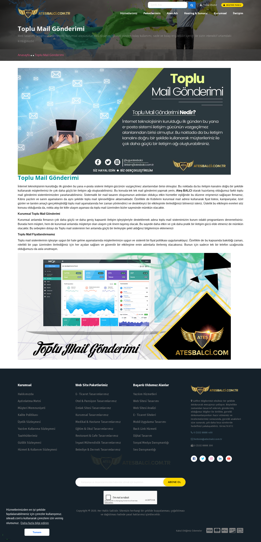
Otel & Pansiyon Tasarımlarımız (96, 401)
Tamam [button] (37, 532)
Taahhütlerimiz (27, 435)
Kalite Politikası (28, 415)
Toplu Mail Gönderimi (49, 55)
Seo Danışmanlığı (144, 449)
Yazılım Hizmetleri (145, 394)
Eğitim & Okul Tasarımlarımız (94, 428)
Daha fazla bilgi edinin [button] (35, 523)
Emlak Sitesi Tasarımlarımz (93, 408)
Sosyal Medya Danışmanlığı (151, 442)
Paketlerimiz (152, 13)
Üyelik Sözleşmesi (29, 422)
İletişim (238, 13)
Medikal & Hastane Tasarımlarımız (98, 422)
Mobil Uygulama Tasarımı (149, 422)
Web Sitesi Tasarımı (146, 401)
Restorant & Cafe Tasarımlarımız (96, 435)
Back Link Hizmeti (144, 428)
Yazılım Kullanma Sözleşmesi (36, 428)
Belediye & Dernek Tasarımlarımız (97, 449)
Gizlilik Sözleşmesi (29, 442)
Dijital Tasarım (142, 435)
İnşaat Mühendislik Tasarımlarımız (98, 442)
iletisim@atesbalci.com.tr (208, 439)
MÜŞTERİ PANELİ (233, 5)
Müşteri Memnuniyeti (31, 408)
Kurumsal (220, 13)
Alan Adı (172, 13)
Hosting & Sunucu (196, 13)
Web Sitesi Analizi (144, 408)
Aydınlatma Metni (29, 401)
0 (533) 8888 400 (203, 432)
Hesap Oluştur (210, 5)
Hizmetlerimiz (128, 13)
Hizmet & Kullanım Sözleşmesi (37, 449)
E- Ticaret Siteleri (144, 415)
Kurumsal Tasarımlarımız (91, 415)
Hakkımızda (26, 394)
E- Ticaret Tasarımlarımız (92, 394)
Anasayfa (24, 55)
